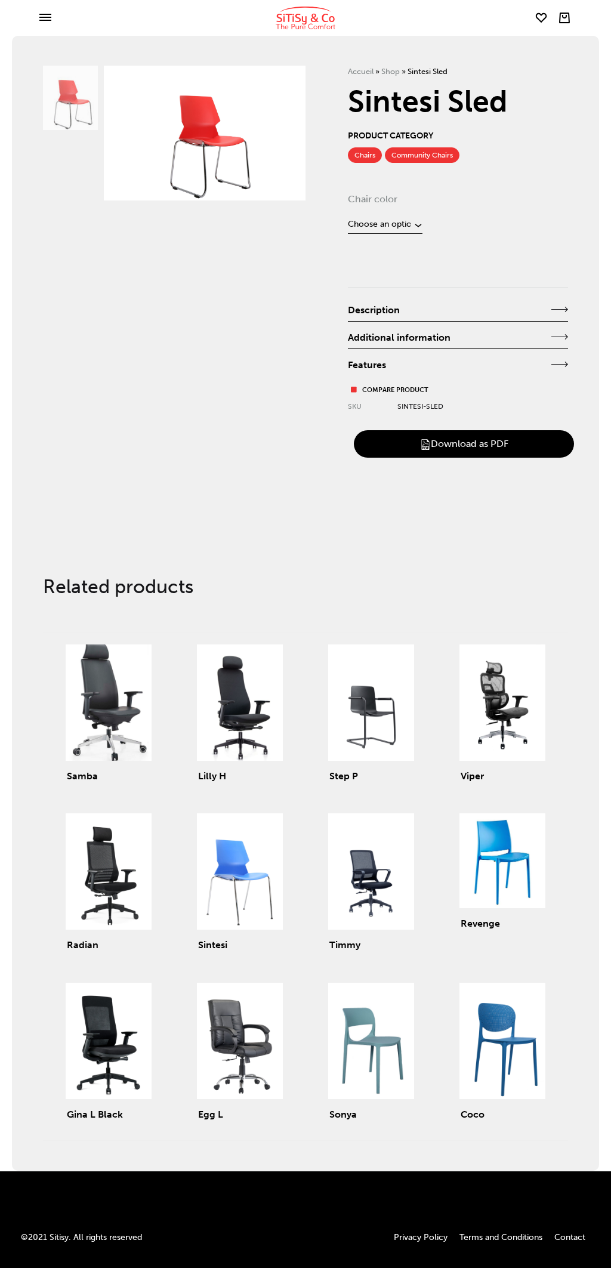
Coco (473, 1114)
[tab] (458, 311)
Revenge (480, 923)
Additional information (399, 337)
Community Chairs (422, 155)
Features (367, 365)
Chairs (364, 155)
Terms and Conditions (500, 1237)
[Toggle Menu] (45, 17)
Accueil (361, 71)
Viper (472, 776)
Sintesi (212, 945)
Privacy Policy (421, 1237)
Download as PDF (469, 443)
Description (374, 310)
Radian (82, 945)
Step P (343, 776)
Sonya (343, 1114)
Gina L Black (95, 1114)
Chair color (372, 199)
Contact (569, 1237)
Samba (82, 776)
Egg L (210, 1114)
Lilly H (212, 776)
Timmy (344, 945)
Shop (390, 71)
